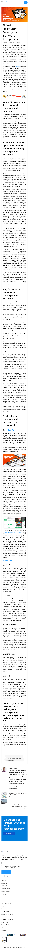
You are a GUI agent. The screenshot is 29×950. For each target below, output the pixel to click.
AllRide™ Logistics (5, 888)
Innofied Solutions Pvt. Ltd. (19, 947)
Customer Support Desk (7, 919)
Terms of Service (5, 925)
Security (3, 927)
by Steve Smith (11, 42)
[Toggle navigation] (26, 2)
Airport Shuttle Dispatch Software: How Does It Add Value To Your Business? (19, 806)
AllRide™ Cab (4, 883)
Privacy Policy (4, 922)
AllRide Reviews (3, 935)
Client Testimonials (6, 903)
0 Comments (17, 42)
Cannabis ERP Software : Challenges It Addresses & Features (18, 793)
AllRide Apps (11, 430)
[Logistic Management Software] (5, 1)
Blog (2, 906)
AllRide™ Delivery (5, 891)
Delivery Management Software (13, 756)
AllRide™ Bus (4, 886)
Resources (4, 908)
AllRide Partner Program (7, 914)
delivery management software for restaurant (13, 759)
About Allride (4, 898)
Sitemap (3, 930)
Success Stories (5, 911)
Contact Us (4, 916)
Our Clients (4, 900)
